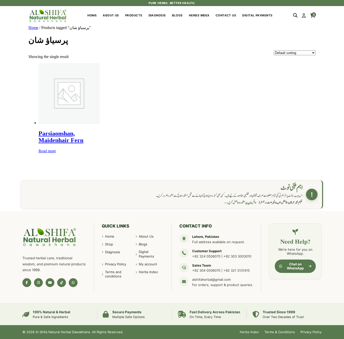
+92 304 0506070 (206, 270)
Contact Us (226, 15)
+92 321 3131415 (236, 270)
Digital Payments (257, 15)
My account (148, 264)
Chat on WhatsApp (295, 266)
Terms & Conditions (279, 332)
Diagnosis (157, 15)
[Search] (295, 15)
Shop (109, 244)
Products (134, 15)
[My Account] (304, 15)
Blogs (177, 15)
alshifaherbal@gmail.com (211, 279)
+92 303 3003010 (237, 256)
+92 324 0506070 (206, 256)
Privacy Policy (115, 264)
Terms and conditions (113, 274)
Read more (47, 151)
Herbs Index (199, 15)
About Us (111, 15)
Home (92, 15)
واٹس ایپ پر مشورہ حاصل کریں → (239, 202)
